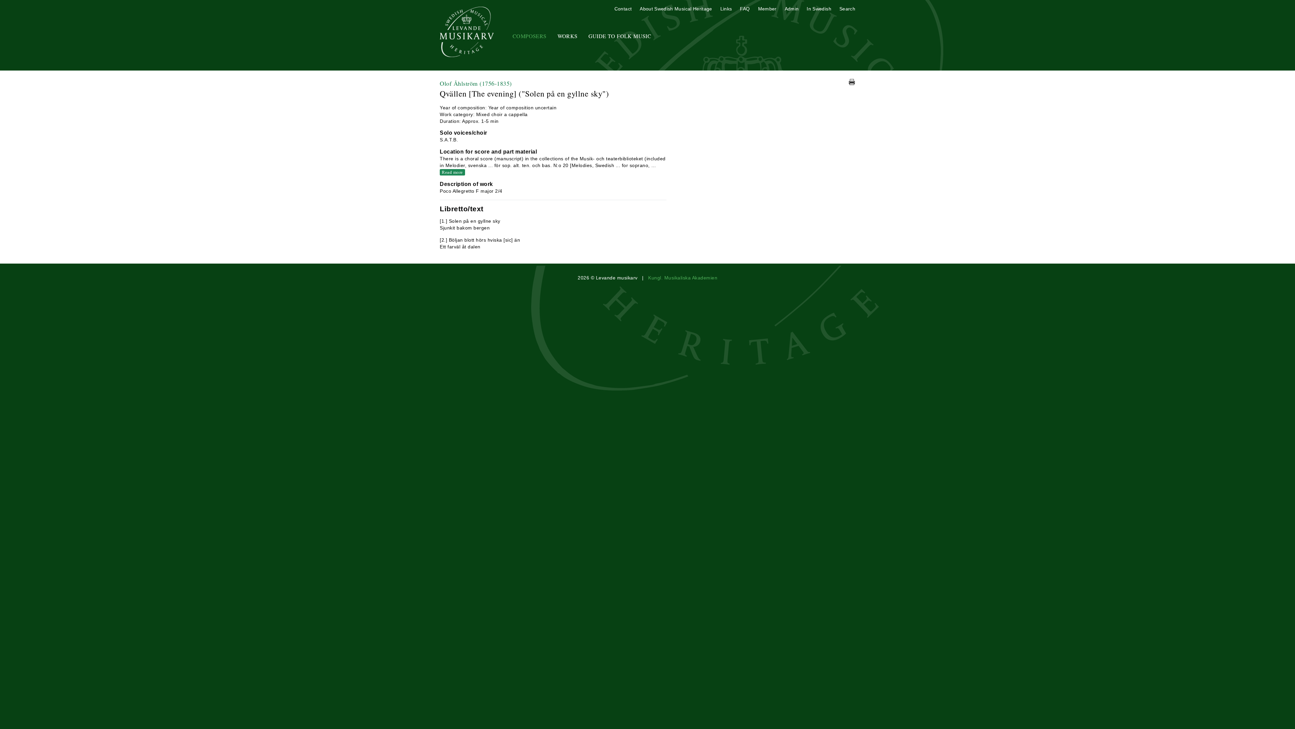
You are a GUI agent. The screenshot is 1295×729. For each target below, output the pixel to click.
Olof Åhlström (476, 83)
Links (726, 8)
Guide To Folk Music (620, 35)
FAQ (745, 8)
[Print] (851, 82)
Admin (792, 8)
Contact (623, 8)
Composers (530, 35)
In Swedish (819, 8)
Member (767, 8)
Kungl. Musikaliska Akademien (682, 277)
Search (847, 8)
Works (567, 35)
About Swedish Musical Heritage (676, 8)
